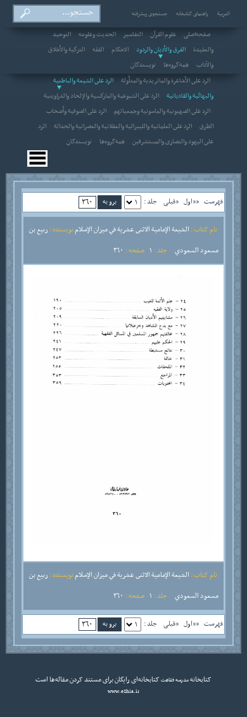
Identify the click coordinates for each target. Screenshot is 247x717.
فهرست (213, 201)
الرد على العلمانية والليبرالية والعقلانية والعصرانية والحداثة (123, 127)
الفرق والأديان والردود (161, 50)
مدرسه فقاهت (174, 680)
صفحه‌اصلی (197, 35)
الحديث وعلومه (97, 35)
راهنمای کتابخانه (192, 14)
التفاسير (133, 35)
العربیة (223, 14)
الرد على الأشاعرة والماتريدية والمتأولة (165, 81)
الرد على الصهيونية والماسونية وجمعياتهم (162, 112)
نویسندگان (143, 65)
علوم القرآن (163, 35)
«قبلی (171, 201)
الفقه (98, 50)
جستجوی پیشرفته (149, 14)
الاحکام (120, 50)
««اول (191, 201)
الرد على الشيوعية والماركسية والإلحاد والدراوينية (101, 96)
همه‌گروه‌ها (176, 65)
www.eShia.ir (123, 691)
